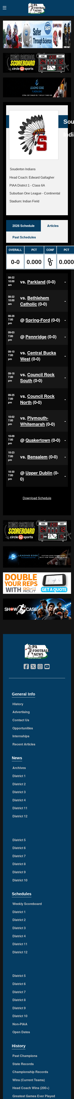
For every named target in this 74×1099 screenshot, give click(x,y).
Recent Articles (23, 744)
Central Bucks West (38, 355)
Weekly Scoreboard (27, 903)
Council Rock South (37, 377)
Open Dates (21, 1032)
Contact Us (20, 720)
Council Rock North (37, 399)
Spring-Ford (37, 320)
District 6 (19, 848)
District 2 (19, 784)
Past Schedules (24, 237)
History (17, 704)
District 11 (19, 808)
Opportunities (22, 728)
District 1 (19, 776)
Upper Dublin (38, 473)
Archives (19, 767)
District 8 (19, 864)
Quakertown (37, 440)
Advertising (21, 712)
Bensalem (37, 456)
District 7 (19, 856)
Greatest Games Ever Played (33, 1096)
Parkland (36, 281)
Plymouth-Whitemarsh (34, 421)
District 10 (19, 880)
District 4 (19, 800)
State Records (23, 1064)
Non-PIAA (19, 1024)
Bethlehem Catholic (34, 301)
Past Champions (24, 1055)
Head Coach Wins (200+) (30, 1088)
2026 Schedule (23, 225)
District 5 (19, 840)
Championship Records (30, 1071)
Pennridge (35, 336)
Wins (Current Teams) (28, 1080)
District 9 (19, 872)
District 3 (19, 792)
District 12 (19, 816)
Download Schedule (37, 498)
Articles (53, 225)
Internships (20, 736)
